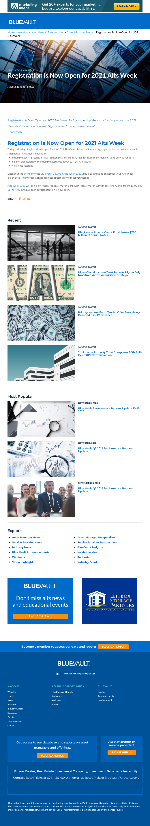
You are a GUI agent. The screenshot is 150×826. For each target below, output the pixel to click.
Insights (101, 691)
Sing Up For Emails (40, 616)
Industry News (21, 547)
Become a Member (113, 646)
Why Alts (12, 691)
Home (11, 32)
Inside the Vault (88, 552)
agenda (28, 173)
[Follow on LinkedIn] (59, 673)
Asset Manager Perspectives (96, 537)
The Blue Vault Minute (62, 691)
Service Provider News (27, 542)
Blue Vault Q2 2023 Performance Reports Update (105, 450)
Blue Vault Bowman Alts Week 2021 (61, 173)
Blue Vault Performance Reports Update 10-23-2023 (109, 410)
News (10, 700)
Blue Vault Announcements (30, 552)
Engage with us (122, 752)
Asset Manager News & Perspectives (41, 32)
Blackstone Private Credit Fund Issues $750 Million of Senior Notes (107, 234)
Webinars (18, 557)
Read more (15, 132)
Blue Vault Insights (90, 547)
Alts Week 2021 (16, 185)
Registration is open (38, 149)
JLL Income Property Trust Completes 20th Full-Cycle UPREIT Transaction (110, 354)
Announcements (106, 696)
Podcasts (83, 557)
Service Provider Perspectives (97, 542)
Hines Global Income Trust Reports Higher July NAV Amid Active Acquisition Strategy (109, 274)
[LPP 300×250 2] (109, 624)
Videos (55, 704)
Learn (10, 696)
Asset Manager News (80, 32)
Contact (11, 725)
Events (11, 717)
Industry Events (87, 562)
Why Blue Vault (15, 721)
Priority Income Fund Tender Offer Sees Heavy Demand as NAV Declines (109, 314)
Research (12, 704)
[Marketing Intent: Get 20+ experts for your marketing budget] (75, 12)
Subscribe (12, 712)
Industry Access (15, 708)
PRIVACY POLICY (72, 674)
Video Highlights (23, 562)
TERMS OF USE (88, 674)
